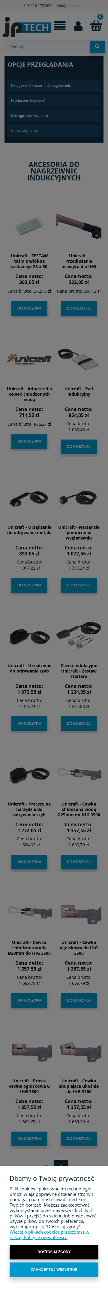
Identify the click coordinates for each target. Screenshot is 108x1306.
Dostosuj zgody (54, 1252)
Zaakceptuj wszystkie (54, 1270)
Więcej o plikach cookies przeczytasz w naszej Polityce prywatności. (49, 1234)
